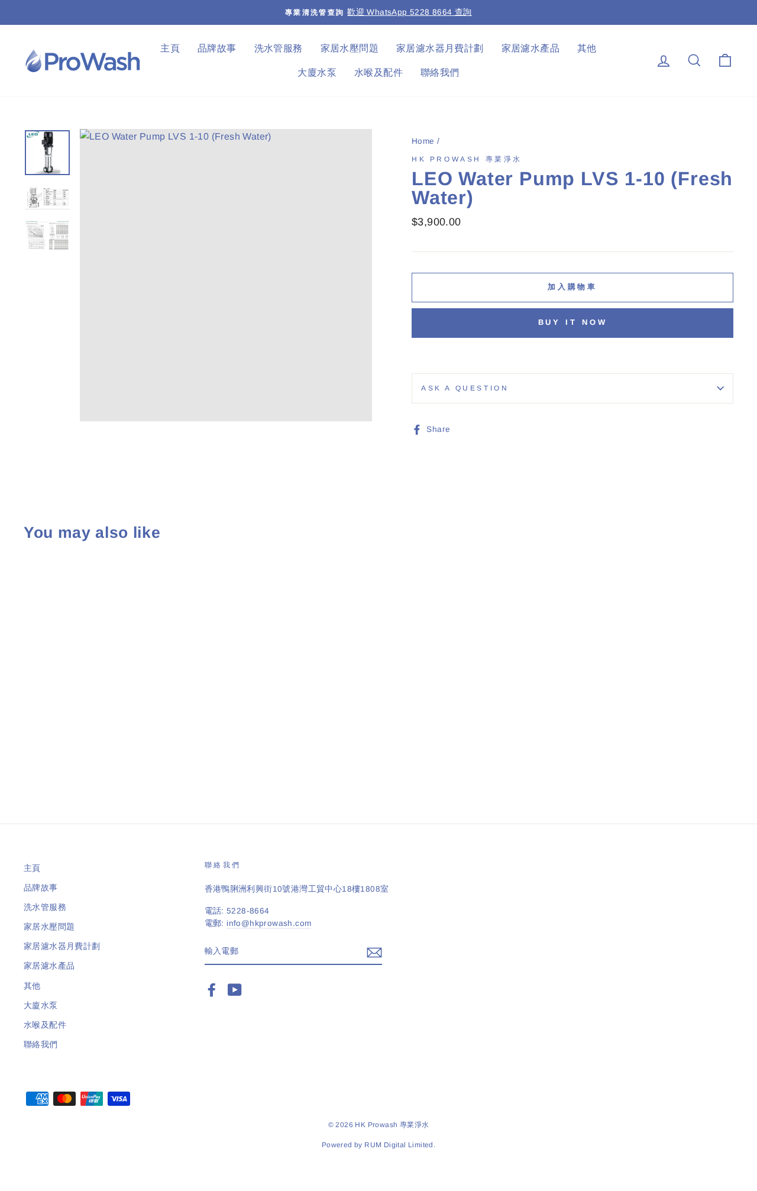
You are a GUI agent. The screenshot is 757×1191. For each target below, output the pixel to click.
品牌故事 (217, 48)
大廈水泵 (317, 72)
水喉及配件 (378, 72)
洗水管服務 (278, 48)
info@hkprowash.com (269, 923)
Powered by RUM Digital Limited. (378, 1145)
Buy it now (572, 322)
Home (423, 141)
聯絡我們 (440, 72)
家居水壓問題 (349, 48)
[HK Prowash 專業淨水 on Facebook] (212, 990)
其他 (587, 48)
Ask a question (465, 388)
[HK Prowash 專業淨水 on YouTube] (235, 990)
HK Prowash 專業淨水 (467, 159)
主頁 (170, 48)
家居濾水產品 (530, 48)
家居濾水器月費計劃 (440, 48)
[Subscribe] (374, 952)
